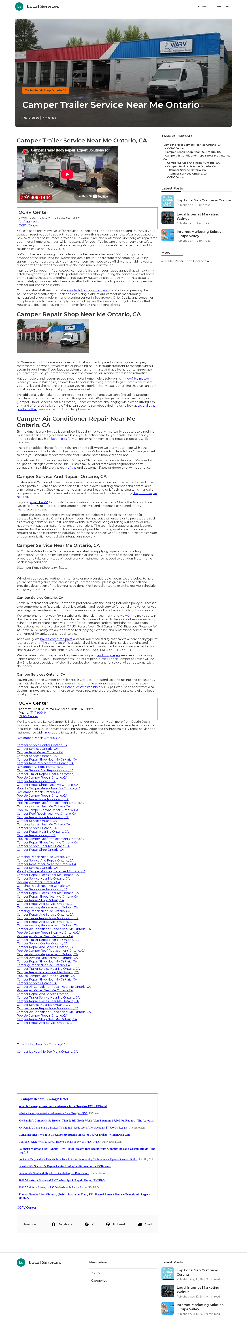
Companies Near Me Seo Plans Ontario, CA (47, 1051)
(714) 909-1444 (29, 222)
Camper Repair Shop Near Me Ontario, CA (47, 759)
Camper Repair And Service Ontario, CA (45, 904)
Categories (222, 6)
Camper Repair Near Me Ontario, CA (43, 799)
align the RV (39, 502)
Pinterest (119, 1224)
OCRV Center (28, 225)
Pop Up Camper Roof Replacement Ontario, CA (51, 803)
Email (148, 1224)
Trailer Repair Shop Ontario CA (45, 90)
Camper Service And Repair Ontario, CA (45, 770)
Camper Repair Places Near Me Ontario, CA (48, 875)
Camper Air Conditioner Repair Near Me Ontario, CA (54, 929)
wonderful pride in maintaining (89, 290)
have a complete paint (56, 639)
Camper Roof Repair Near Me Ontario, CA (46, 813)
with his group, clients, (53, 732)
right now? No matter (133, 378)
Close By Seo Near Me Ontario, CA (41, 1044)
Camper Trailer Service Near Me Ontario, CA (48, 968)
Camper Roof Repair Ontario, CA (40, 752)
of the (72, 467)
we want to (128, 615)
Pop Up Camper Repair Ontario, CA (42, 777)
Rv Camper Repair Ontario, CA (38, 738)
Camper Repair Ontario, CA (36, 781)
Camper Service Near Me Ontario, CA (43, 846)
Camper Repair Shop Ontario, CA (40, 849)
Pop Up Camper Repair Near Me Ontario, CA (48, 788)
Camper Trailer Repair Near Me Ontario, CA (47, 774)
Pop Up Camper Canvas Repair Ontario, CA (47, 810)
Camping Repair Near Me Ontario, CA (43, 806)
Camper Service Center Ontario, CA (42, 745)
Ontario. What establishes (81, 687)
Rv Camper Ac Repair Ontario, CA (40, 766)
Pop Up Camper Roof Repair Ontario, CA (46, 976)
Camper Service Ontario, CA (37, 756)
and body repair (108, 655)
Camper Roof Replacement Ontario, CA (45, 763)
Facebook (65, 1224)
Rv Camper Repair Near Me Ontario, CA (45, 936)
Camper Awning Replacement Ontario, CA (47, 907)
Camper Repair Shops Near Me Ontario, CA (47, 785)
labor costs (59, 438)
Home (202, 6)
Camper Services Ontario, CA (37, 748)
